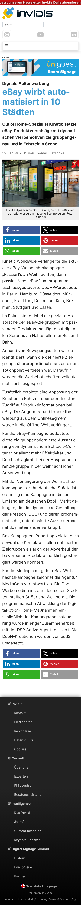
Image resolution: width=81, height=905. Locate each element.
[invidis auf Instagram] (6, 34)
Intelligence (21, 804)
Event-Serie (23, 867)
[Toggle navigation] (40, 45)
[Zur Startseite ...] (28, 13)
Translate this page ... (43, 886)
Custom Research (27, 831)
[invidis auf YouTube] (40, 34)
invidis (17, 704)
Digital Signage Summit (30, 849)
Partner (19, 876)
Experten (21, 776)
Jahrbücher (22, 822)
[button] (21, 230)
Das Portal (22, 813)
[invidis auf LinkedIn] (74, 34)
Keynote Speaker (27, 840)
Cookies (20, 749)
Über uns (21, 767)
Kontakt (20, 713)
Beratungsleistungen (29, 794)
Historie (20, 858)
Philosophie (22, 785)
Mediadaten (23, 722)
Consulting (21, 758)
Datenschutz (23, 740)
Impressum (22, 731)
